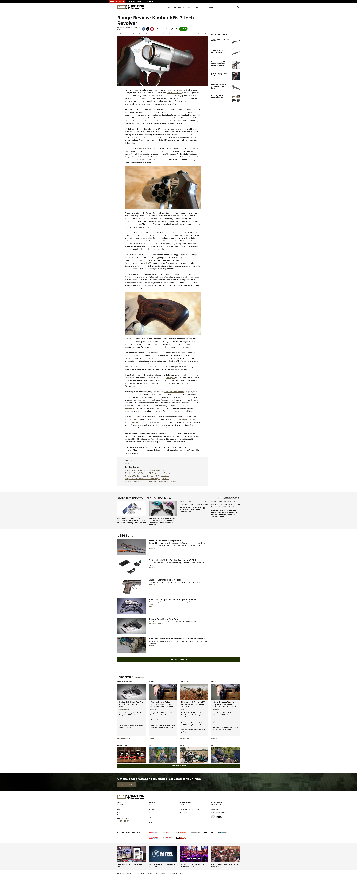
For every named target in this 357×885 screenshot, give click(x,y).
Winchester (129, 408)
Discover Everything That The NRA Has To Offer (192, 865)
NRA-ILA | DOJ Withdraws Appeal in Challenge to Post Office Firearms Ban (194, 509)
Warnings (150, 873)
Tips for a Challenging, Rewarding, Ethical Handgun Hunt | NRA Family (131, 714)
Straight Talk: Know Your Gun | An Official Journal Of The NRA (131, 704)
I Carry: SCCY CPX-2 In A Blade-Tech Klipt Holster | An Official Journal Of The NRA (162, 726)
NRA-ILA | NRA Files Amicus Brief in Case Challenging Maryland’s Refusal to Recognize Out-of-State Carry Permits (225, 513)
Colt (154, 148)
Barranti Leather (174, 419)
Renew (133, 2)
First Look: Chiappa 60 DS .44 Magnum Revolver (173, 599)
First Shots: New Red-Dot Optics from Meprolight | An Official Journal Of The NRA (224, 721)
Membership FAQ (216, 810)
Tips (153, 548)
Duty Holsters (154, 708)
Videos (203, 7)
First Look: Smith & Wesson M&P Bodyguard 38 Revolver (148, 473)
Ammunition (122, 745)
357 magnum (142, 462)
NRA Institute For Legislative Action (190, 810)
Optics (154, 567)
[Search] (238, 7)
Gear (196, 7)
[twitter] (148, 28)
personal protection (189, 462)
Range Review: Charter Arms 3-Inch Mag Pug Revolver (147, 478)
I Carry (151, 682)
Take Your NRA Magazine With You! (130, 865)
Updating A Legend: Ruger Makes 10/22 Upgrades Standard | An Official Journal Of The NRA (194, 731)
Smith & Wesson (144, 148)
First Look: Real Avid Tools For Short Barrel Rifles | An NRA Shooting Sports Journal (192, 715)
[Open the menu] (215, 7)
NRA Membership (216, 804)
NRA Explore (183, 812)
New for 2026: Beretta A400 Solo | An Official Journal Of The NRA (193, 704)
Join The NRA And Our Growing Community (162, 865)
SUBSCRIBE (126, 784)
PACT (179, 402)
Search (119, 815)
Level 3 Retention (164, 708)
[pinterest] (152, 28)
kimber (127, 462)
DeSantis (128, 419)
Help (118, 812)
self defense (179, 462)
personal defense (158, 462)
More (131, 536)
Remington (170, 377)
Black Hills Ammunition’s (174, 391)
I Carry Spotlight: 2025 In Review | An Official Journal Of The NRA (161, 714)
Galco (135, 419)
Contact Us (120, 807)
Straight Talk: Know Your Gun (163, 619)
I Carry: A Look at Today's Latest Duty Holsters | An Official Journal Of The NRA (161, 704)
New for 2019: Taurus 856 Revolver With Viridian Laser (147, 476)
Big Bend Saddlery (189, 419)
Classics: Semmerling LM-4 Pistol (165, 579)
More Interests (139, 678)
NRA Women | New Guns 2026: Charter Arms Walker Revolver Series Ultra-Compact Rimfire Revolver (162, 521)
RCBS (148, 263)
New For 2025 (178, 7)
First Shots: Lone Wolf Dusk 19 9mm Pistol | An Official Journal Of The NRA (225, 728)
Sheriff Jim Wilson (174, 92)
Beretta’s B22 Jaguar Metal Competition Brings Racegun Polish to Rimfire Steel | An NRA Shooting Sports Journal (193, 723)
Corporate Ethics (140, 873)
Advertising (120, 804)
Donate (139, 2)
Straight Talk (123, 708)
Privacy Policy (120, 873)
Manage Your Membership (218, 812)
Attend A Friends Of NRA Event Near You (224, 865)
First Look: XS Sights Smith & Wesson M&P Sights (173, 560)
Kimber (172, 90)
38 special (149, 462)
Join (129, 2)
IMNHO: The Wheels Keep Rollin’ (165, 540)
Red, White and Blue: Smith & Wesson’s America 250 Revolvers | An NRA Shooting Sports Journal (131, 520)
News (168, 7)
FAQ (118, 810)
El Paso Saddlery (136, 422)
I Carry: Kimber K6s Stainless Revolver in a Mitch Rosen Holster (150, 481)
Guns (189, 7)
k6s (131, 462)
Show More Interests (189, 766)
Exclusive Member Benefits (219, 807)
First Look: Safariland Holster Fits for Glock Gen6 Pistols (177, 638)
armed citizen (131, 708)
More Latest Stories (186, 659)
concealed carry (169, 462)
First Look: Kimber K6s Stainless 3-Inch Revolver (144, 470)
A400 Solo (196, 708)
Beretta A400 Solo (186, 708)
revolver (135, 462)
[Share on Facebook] (144, 28)
